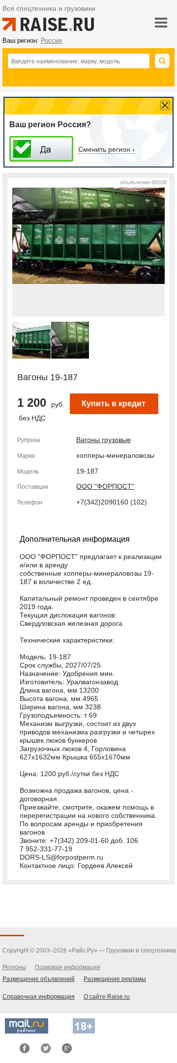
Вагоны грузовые (103, 440)
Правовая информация (67, 967)
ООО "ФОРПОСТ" (105, 486)
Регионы (14, 967)
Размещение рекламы (115, 979)
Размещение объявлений (38, 979)
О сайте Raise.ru (107, 996)
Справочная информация (38, 996)
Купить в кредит (114, 403)
